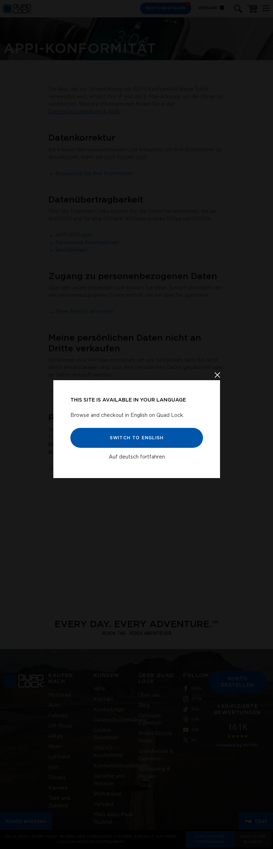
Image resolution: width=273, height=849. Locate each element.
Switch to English (136, 437)
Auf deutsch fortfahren (136, 456)
